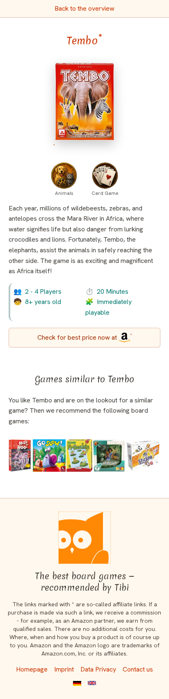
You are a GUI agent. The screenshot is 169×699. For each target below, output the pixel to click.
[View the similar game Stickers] (143, 455)
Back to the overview (84, 8)
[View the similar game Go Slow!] (49, 455)
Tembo (84, 41)
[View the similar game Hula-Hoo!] (20, 455)
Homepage (32, 669)
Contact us (138, 669)
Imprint (64, 669)
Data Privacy (98, 669)
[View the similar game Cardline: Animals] (109, 455)
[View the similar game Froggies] (79, 455)
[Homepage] (84, 538)
